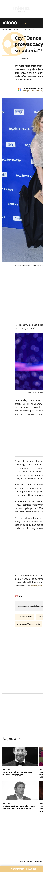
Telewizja (17, 30)
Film (10, 30)
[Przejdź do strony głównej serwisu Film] (23, 23)
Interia (4, 30)
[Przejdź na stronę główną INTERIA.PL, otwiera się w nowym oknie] (10, 23)
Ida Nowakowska (24, 616)
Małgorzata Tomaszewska (28, 624)
